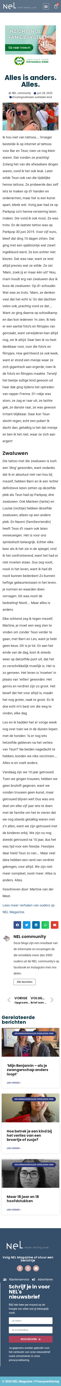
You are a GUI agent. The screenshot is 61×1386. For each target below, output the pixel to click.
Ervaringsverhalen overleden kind (32, 97)
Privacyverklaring (47, 1381)
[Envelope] (36, 1268)
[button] (46, 6)
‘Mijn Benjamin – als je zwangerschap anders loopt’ (27, 1069)
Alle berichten (24, 981)
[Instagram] (28, 1268)
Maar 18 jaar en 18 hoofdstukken (23, 1198)
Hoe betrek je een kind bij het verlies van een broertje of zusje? (29, 1135)
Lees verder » (14, 1083)
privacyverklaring (19, 1360)
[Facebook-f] (20, 1268)
